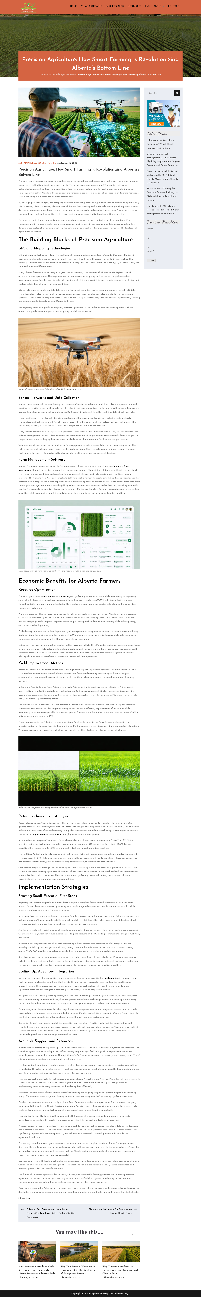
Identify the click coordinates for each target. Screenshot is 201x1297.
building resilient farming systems (120, 978)
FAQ (147, 6)
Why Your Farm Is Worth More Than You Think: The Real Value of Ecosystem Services (78, 1270)
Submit (151, 260)
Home (73, 6)
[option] (37, 1260)
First (149, 238)
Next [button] (137, 1235)
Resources (134, 6)
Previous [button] (132, 1235)
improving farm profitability (47, 834)
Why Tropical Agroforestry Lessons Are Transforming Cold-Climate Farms (120, 1270)
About (157, 6)
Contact (173, 6)
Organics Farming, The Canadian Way (109, 1294)
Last (149, 247)
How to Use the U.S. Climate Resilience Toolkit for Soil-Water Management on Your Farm (163, 210)
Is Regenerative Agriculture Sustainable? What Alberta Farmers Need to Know (160, 144)
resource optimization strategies (57, 596)
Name (151, 229)
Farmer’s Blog (115, 6)
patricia (26, 1198)
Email (150, 251)
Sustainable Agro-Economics (37, 163)
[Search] (177, 93)
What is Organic (91, 6)
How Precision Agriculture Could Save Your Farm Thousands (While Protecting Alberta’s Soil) (36, 1270)
